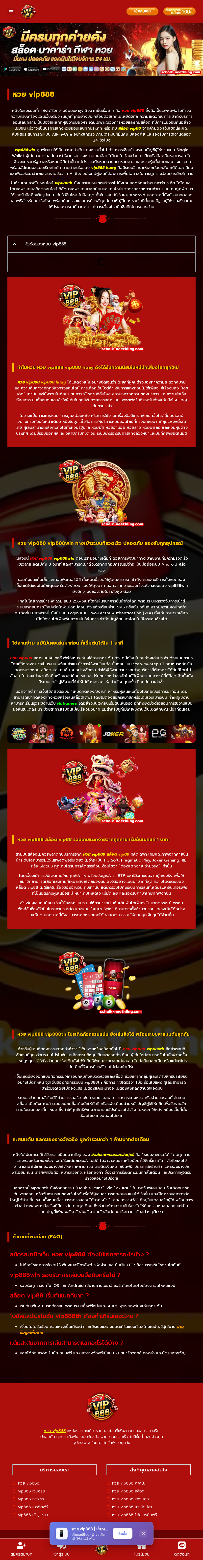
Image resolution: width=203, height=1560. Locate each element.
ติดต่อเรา (182, 1554)
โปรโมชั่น (142, 1554)
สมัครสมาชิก (21, 1554)
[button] (11, 11)
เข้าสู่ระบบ (61, 1554)
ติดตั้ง (122, 1533)
